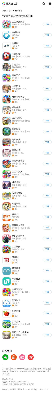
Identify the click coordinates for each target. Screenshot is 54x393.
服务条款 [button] (29, 369)
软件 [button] (10, 10)
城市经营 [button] (21, 121)
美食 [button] (28, 24)
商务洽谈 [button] (37, 369)
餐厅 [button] (28, 99)
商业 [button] (24, 67)
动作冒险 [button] (15, 131)
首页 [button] (4, 10)
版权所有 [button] (14, 371)
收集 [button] (19, 56)
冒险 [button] (28, 131)
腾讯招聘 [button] (46, 369)
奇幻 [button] (28, 228)
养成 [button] (19, 88)
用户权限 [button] (23, 371)
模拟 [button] (23, 131)
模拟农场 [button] (26, 56)
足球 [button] (24, 238)
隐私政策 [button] (32, 371)
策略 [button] (14, 67)
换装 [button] (23, 153)
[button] (10, 3)
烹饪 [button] (24, 110)
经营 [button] (23, 24)
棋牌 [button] (14, 121)
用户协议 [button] (6, 374)
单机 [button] (14, 56)
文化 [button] (24, 206)
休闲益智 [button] (15, 24)
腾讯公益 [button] (6, 371)
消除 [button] (23, 292)
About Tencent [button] (17, 369)
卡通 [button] (24, 142)
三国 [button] (24, 88)
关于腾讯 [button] (6, 369)
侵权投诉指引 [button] (42, 371)
